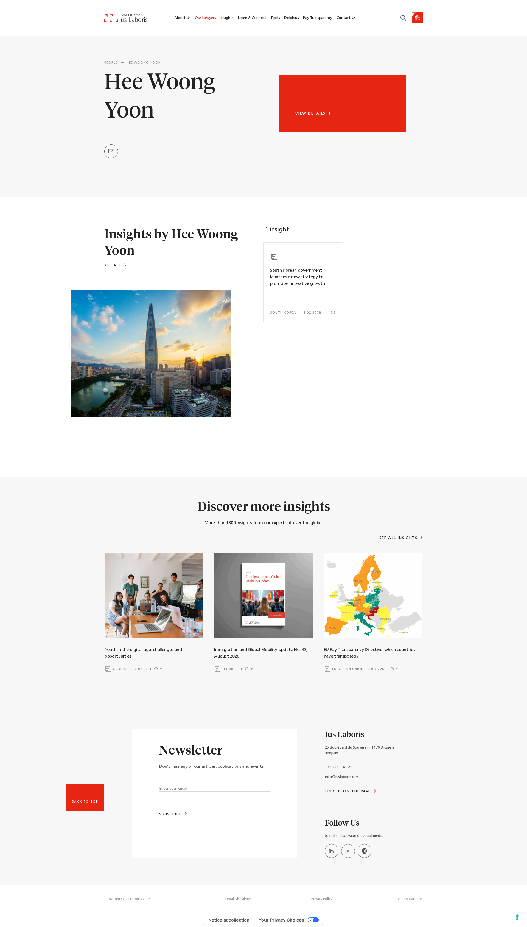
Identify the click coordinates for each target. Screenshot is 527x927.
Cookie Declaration (407, 899)
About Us (182, 18)
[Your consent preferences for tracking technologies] (517, 917)
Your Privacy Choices (281, 920)
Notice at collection (229, 920)
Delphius (291, 18)
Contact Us (346, 18)
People (110, 62)
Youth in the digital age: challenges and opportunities (143, 653)
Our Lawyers (205, 18)
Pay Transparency (317, 18)
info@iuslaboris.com (341, 777)
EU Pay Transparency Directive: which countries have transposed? (369, 653)
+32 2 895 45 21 (338, 767)
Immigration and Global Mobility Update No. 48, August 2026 (260, 653)
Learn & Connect (252, 18)
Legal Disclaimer (238, 899)
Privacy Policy (321, 899)
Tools (275, 18)
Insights (227, 18)
